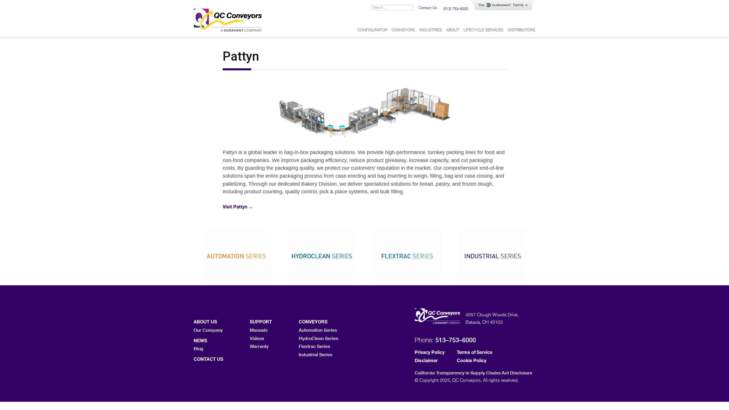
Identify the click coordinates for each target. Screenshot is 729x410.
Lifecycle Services (483, 30)
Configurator (372, 30)
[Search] (410, 7)
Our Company (208, 330)
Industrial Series (315, 354)
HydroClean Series (318, 338)
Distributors (521, 30)
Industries (430, 30)
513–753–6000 (455, 340)
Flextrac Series (314, 346)
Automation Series (318, 330)
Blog (198, 348)
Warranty (259, 346)
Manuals (258, 330)
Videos (257, 338)
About (452, 30)
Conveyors (403, 30)
